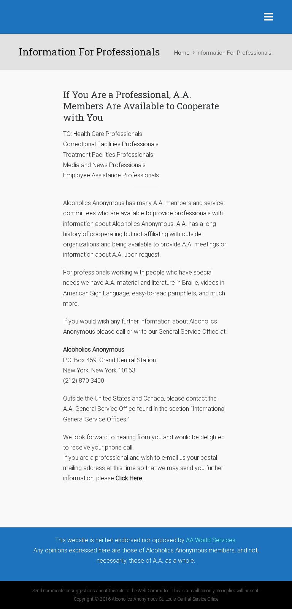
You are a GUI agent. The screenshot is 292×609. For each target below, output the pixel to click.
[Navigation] (268, 17)
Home (181, 52)
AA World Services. (211, 540)
